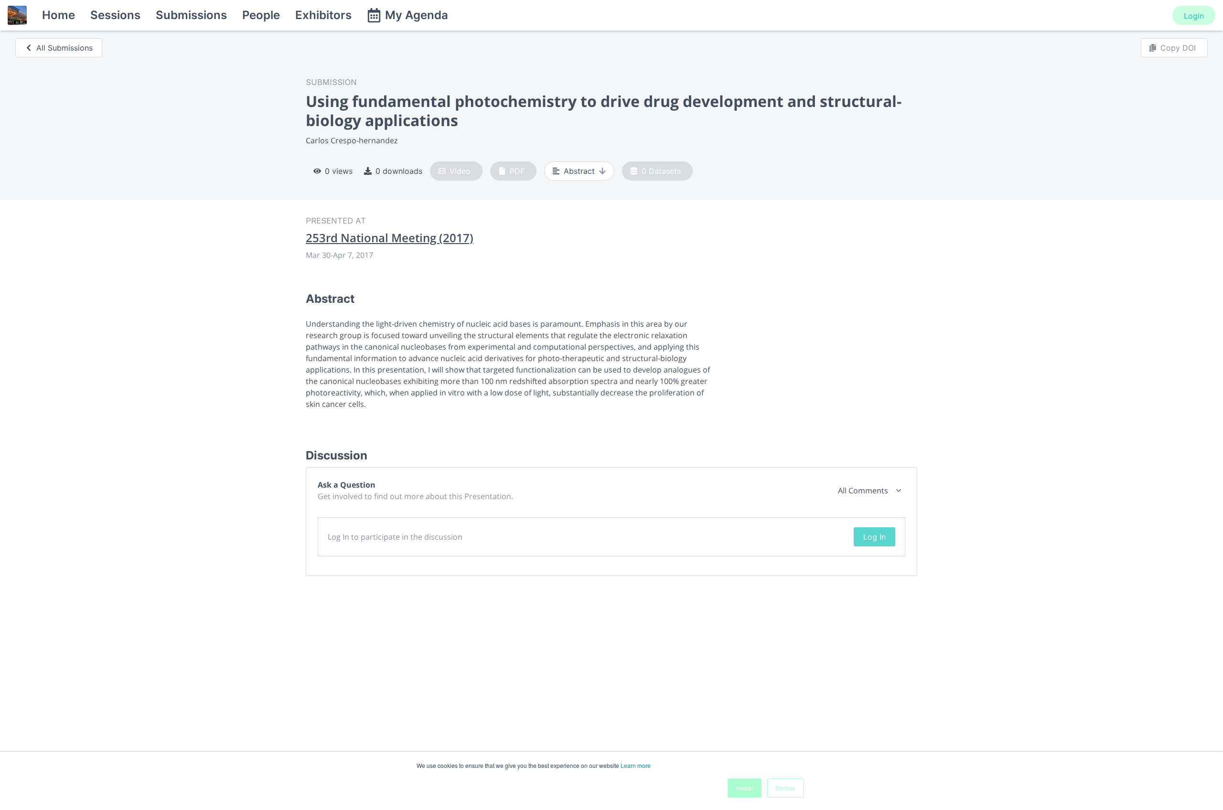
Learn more (636, 765)
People (261, 15)
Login (1194, 16)
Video (460, 171)
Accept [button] (744, 788)
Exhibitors (323, 15)
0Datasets (661, 171)
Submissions (191, 15)
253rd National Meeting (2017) (389, 237)
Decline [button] (785, 788)
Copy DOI (1178, 48)
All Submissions (64, 48)
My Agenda (416, 15)
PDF (517, 171)
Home (58, 15)
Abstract (579, 171)
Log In (874, 537)
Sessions (115, 15)
